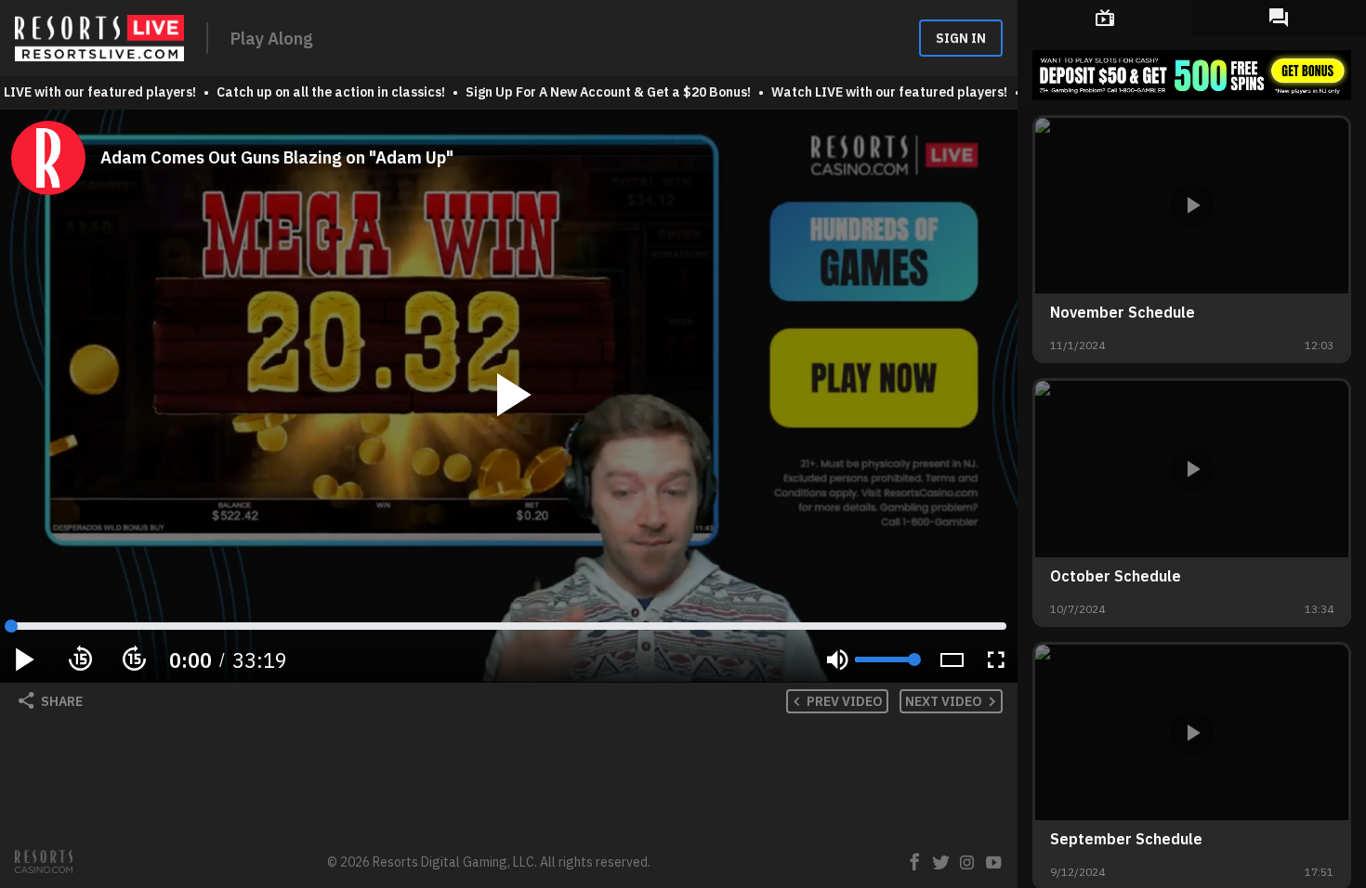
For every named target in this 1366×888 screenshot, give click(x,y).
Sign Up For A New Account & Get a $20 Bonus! (602, 92)
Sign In (961, 38)
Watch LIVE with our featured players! (884, 92)
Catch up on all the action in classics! (325, 92)
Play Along (271, 38)
